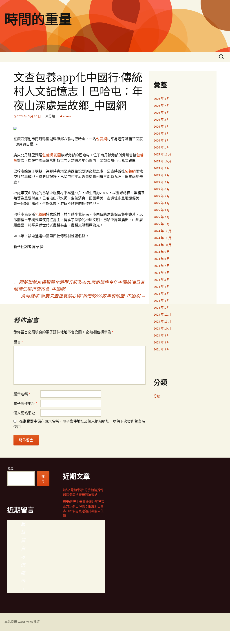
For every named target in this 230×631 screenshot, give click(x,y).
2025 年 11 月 (162, 154)
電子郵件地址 (25, 403)
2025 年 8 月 (162, 175)
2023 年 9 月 (162, 335)
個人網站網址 (24, 413)
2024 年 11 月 (162, 238)
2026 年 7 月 (162, 106)
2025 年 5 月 (162, 196)
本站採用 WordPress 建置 (22, 622)
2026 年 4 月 (162, 126)
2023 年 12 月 (162, 314)
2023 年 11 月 (162, 321)
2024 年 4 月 (162, 287)
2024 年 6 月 (162, 273)
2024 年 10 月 (162, 245)
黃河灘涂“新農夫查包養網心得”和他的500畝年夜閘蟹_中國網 (83, 296)
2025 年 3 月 (162, 210)
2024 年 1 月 (162, 308)
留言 (18, 342)
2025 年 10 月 (162, 161)
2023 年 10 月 (162, 328)
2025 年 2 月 (162, 217)
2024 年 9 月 (162, 252)
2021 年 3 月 (162, 349)
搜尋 (10, 469)
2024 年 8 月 (162, 259)
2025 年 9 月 (162, 168)
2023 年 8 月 (162, 342)
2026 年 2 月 (162, 140)
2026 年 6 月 (162, 113)
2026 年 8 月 (162, 99)
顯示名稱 (21, 394)
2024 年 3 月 (162, 294)
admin (67, 116)
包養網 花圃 (51, 155)
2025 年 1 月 (162, 224)
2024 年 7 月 (162, 266)
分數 (157, 396)
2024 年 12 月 (162, 231)
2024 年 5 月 (162, 280)
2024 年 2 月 (162, 301)
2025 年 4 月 (162, 203)
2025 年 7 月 (162, 182)
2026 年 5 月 (162, 119)
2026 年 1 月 (162, 147)
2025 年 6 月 (162, 189)
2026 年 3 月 (162, 133)
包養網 (101, 139)
